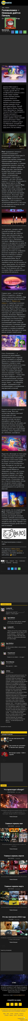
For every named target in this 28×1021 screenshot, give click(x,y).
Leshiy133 (9, 608)
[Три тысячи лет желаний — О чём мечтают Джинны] (4, 747)
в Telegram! (23, 990)
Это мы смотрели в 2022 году (14, 917)
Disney (6, 560)
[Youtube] (20, 1004)
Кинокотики (20, 1015)
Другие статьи (6, 732)
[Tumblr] (7, 1004)
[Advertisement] (14, 49)
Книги (15, 1015)
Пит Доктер (8, 562)
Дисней (3, 562)
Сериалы (16, 1013)
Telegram (20, 551)
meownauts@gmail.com (19, 995)
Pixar (17, 560)
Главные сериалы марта (14, 886)
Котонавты (11, 919)
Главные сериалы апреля (14, 856)
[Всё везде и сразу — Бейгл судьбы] (4, 754)
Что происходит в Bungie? (14, 789)
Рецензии (7, 7)
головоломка (22, 560)
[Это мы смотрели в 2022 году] (4, 740)
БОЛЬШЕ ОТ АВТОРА (7, 734)
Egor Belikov (11, 617)
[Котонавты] (6, 4)
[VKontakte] (16, 1004)
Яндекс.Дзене (15, 549)
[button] (19, 2)
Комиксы (21, 1013)
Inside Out (12, 560)
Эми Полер (15, 562)
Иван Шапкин (11, 826)
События (6, 1015)
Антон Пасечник (11, 792)
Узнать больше (13, 816)
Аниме (11, 1013)
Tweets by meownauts (6, 950)
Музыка (11, 1015)
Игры (4, 1013)
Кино (3, 7)
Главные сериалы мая (14, 823)
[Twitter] (12, 1004)
